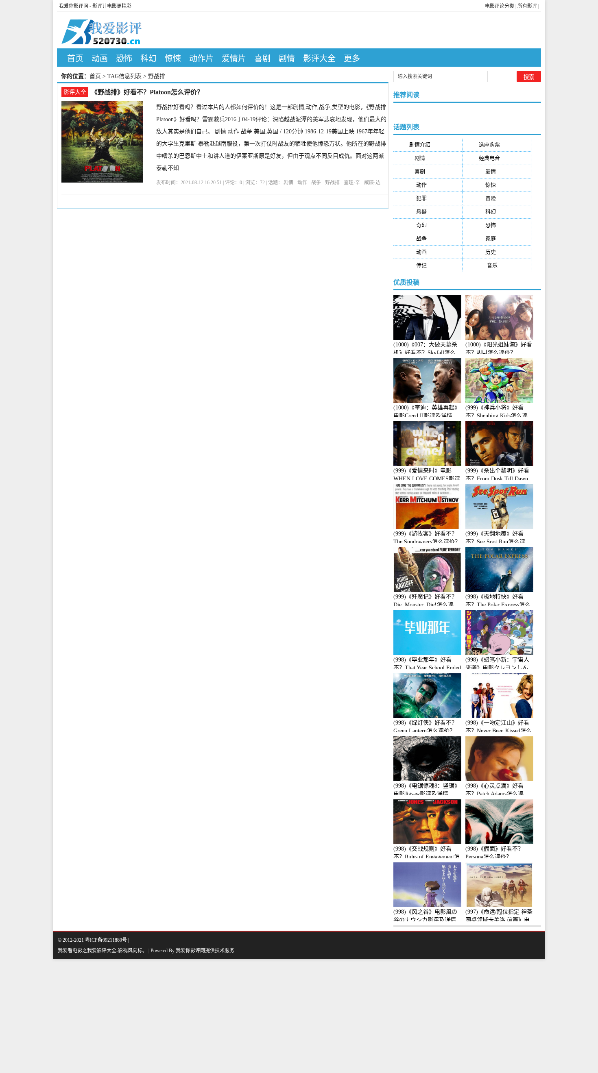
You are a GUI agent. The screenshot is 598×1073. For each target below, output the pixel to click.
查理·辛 (352, 182)
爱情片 (234, 58)
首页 (75, 58)
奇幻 (428, 225)
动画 (100, 58)
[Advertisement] (244, 1016)
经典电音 (497, 158)
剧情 (287, 58)
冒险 (497, 198)
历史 (497, 252)
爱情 (497, 171)
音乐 (497, 265)
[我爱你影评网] (108, 30)
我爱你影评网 (190, 950)
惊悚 (173, 58)
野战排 (332, 182)
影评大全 (319, 58)
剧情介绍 (427, 144)
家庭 (497, 238)
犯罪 (428, 198)
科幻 (148, 58)
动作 (302, 182)
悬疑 (428, 212)
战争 (316, 182)
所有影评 (527, 6)
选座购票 (497, 144)
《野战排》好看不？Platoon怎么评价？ (147, 92)
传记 (428, 265)
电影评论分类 (499, 6)
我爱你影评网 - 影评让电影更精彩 (95, 6)
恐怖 (124, 58)
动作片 (201, 58)
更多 (352, 58)
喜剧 (262, 58)
